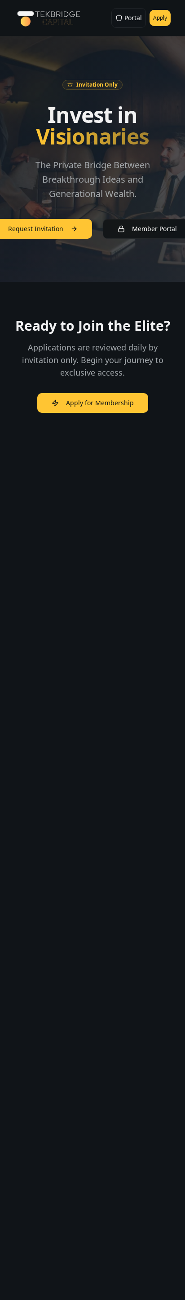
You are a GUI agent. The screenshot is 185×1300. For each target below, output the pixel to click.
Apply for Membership (100, 402)
